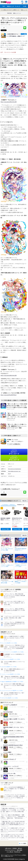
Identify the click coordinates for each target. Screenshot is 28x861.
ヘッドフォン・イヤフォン (8, 504)
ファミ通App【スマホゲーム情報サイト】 (10, 10)
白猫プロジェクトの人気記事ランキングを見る (11, 659)
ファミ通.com (10, 852)
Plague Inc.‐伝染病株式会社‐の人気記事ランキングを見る (12, 681)
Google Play (14, 458)
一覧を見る (24, 500)
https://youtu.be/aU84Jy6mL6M (9, 102)
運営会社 (20, 848)
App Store (14, 452)
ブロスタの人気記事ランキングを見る (9, 666)
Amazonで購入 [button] (5, 529)
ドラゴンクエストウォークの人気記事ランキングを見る (13, 651)
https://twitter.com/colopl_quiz (14, 471)
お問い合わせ (8, 848)
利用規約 (14, 848)
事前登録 (9, 13)
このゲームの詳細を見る (14, 444)
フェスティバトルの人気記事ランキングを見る (11, 674)
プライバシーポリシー (10, 850)
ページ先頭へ (24, 843)
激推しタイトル (17, 13)
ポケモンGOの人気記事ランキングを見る (10, 697)
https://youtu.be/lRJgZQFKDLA (8, 395)
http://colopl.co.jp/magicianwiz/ (14, 468)
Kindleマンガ (20, 504)
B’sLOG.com (17, 852)
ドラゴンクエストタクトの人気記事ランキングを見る (12, 690)
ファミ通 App (6, 2)
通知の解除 (19, 850)
